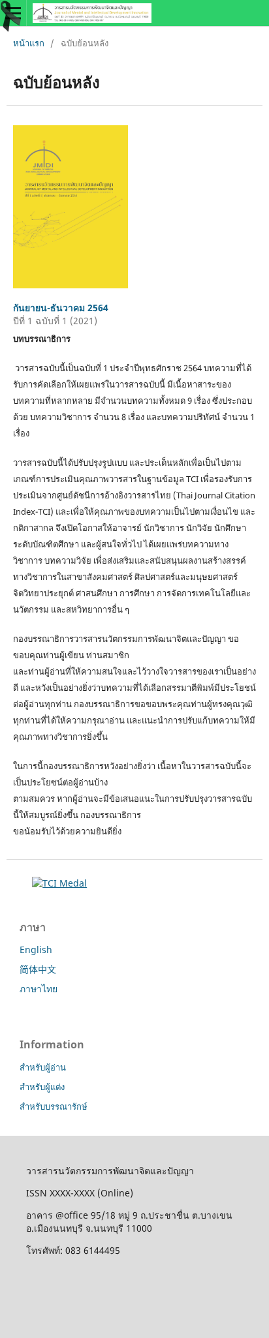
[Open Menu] (13, 13)
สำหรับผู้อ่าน (43, 1067)
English (36, 949)
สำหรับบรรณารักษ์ (53, 1106)
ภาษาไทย (38, 988)
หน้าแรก (28, 43)
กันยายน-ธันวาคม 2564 (60, 307)
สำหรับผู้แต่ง (42, 1087)
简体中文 (38, 969)
